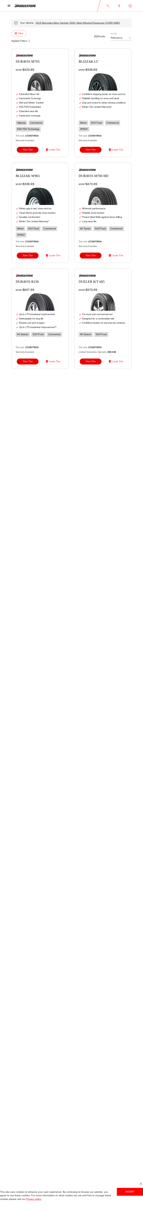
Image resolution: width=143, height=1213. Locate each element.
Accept (130, 1191)
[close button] (141, 1184)
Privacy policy (32, 1199)
